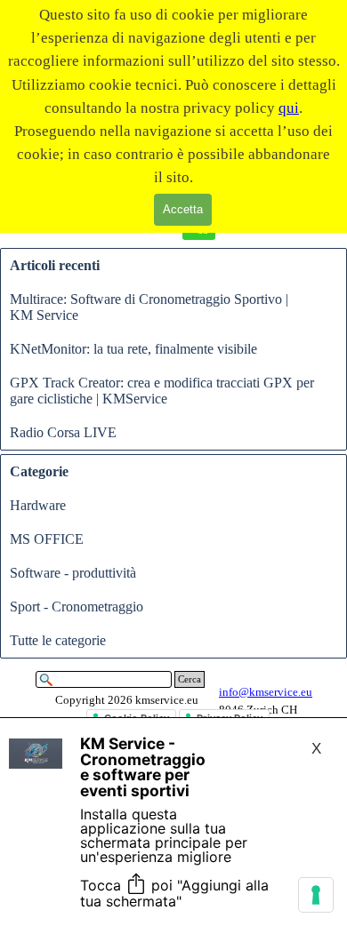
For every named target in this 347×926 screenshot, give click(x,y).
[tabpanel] (126, 700)
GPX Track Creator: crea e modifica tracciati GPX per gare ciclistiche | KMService (162, 390)
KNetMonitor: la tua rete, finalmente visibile (133, 348)
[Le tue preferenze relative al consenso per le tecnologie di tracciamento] (316, 895)
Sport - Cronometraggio (76, 606)
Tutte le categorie (58, 640)
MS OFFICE (47, 539)
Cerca (189, 679)
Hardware (38, 505)
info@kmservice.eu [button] (265, 691)
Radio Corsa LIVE (63, 432)
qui (288, 107)
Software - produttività (73, 572)
